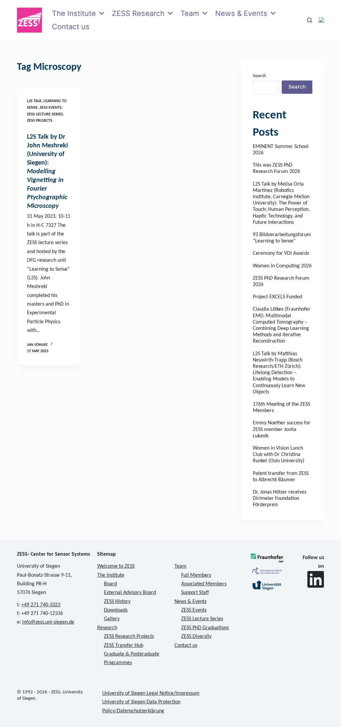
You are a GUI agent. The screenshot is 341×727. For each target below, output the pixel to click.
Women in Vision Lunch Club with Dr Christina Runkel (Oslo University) (278, 455)
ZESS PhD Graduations (205, 628)
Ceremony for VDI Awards (281, 253)
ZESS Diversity (196, 636)
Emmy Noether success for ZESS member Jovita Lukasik (281, 429)
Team (189, 13)
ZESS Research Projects (129, 636)
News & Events (241, 13)
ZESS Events (51, 108)
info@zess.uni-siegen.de (48, 622)
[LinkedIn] (315, 579)
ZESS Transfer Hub (123, 645)
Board (110, 584)
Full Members (196, 575)
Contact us (71, 26)
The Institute (74, 13)
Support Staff (195, 592)
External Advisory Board (130, 592)
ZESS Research (138, 13)
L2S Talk (34, 101)
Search (259, 75)
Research (107, 628)
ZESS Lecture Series (45, 114)
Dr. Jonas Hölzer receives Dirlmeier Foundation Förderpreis (279, 499)
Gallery (112, 619)
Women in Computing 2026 (282, 266)
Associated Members (203, 584)
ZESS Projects (39, 121)
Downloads (116, 610)
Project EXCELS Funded (277, 297)
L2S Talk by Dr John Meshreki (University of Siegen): (47, 172)
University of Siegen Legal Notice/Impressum (150, 693)
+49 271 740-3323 (40, 605)
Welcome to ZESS (116, 566)
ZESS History (117, 601)
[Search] (309, 20)
